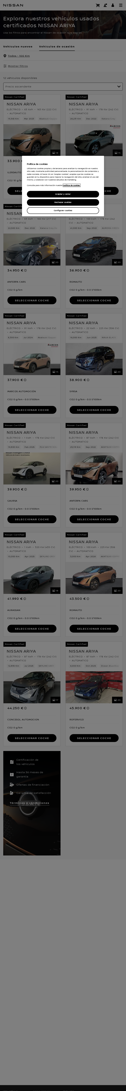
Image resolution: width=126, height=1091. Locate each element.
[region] (63, 186)
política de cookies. (71, 185)
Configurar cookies (63, 210)
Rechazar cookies (62, 202)
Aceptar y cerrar (63, 194)
